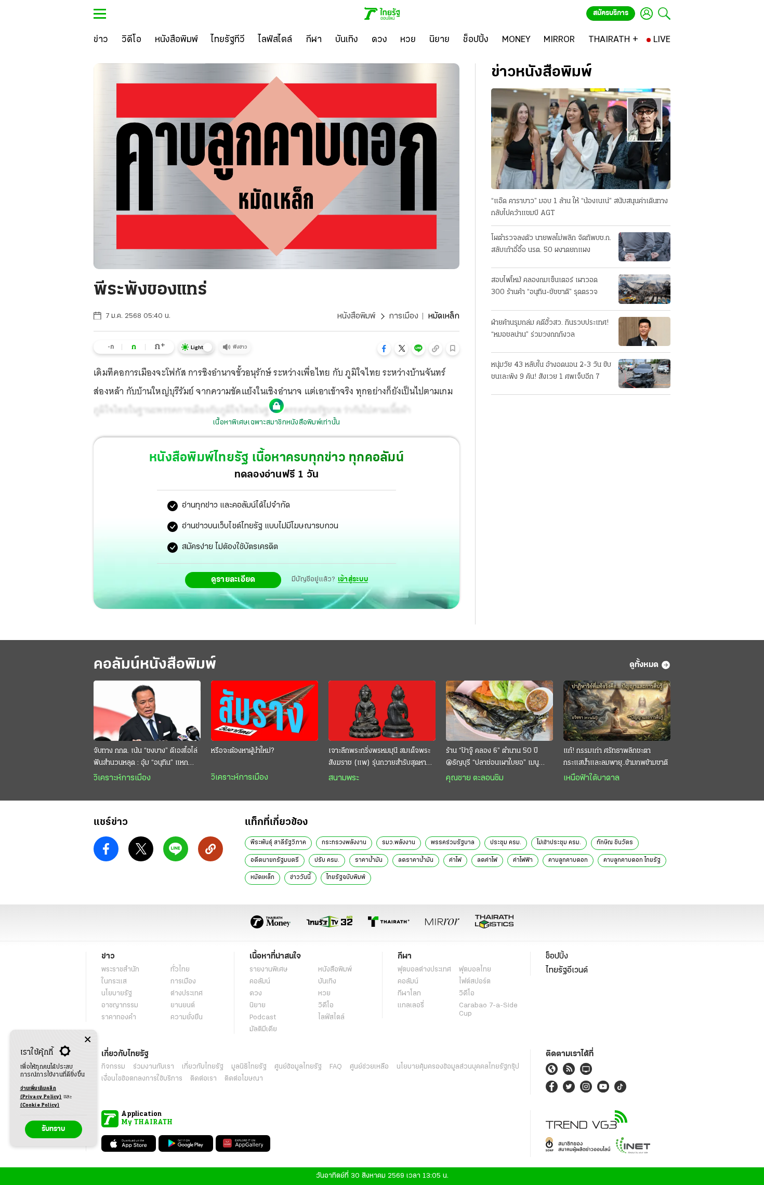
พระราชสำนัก (120, 970)
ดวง (255, 993)
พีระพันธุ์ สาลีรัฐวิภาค (278, 843)
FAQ (336, 1067)
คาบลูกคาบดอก (568, 860)
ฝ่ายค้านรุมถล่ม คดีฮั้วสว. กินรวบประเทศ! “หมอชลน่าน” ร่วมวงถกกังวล (550, 329)
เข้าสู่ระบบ (353, 579)
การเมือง (403, 316)
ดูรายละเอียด (233, 580)
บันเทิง (327, 982)
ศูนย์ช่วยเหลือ (369, 1067)
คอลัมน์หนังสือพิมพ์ (155, 665)
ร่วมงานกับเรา (153, 1067)
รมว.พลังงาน (398, 843)
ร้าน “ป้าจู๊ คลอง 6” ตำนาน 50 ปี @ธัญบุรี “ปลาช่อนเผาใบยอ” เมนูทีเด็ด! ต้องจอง (492, 758)
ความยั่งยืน (186, 1017)
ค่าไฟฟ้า (523, 860)
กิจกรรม (113, 1067)
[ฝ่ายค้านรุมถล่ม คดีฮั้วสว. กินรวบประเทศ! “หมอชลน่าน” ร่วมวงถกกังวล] (644, 331)
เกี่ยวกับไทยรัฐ (202, 1067)
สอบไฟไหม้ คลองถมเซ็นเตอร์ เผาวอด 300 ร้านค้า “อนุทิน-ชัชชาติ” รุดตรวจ (544, 286)
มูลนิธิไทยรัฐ (249, 1067)
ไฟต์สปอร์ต (475, 982)
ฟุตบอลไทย (475, 970)
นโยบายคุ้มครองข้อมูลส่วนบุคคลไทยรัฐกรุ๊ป (458, 1067)
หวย (324, 993)
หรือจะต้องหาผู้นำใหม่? (242, 751)
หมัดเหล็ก (262, 877)
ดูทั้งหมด (643, 665)
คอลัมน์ (259, 982)
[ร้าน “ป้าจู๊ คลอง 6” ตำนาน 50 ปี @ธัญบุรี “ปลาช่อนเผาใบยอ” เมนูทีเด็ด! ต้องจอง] (499, 711)
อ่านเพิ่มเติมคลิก (41, 1093)
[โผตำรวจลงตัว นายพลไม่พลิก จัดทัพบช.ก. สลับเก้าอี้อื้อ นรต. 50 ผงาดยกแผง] (644, 246)
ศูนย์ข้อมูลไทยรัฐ (298, 1067)
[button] (384, 348)
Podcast (262, 1017)
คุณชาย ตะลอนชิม (475, 778)
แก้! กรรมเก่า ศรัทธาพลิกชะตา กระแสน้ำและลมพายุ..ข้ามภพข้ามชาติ (615, 757)
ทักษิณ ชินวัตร (615, 843)
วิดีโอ (326, 1005)
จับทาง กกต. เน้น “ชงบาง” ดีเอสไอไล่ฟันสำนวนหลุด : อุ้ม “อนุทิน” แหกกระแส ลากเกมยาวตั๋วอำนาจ (145, 758)
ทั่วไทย (180, 970)
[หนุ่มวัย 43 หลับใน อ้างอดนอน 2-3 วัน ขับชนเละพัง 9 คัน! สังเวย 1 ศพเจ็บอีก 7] (644, 373)
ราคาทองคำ (118, 1017)
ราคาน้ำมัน (369, 860)
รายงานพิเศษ (268, 970)
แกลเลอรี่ (411, 1005)
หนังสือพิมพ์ (356, 316)
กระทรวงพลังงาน (344, 843)
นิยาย (257, 1005)
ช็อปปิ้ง (557, 956)
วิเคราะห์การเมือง (122, 778)
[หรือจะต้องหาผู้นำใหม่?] (264, 711)
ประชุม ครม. (505, 843)
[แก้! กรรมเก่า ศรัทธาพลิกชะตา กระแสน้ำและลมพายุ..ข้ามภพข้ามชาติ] (616, 711)
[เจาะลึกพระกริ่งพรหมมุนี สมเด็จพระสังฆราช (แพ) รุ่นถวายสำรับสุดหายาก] (382, 711)
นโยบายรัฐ (116, 993)
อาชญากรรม (119, 1005)
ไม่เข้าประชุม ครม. (559, 843)
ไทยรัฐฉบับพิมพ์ (345, 877)
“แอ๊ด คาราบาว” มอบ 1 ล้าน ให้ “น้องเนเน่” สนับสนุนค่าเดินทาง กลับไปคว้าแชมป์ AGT (579, 207)
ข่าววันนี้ (300, 877)
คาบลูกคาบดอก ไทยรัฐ (632, 860)
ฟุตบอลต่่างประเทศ (424, 970)
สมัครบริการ (610, 13)
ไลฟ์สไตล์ (331, 1017)
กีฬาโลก (409, 993)
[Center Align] (87, 1040)
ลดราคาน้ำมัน (415, 860)
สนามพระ (343, 778)
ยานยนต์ (182, 1005)
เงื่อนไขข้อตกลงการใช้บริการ (141, 1079)
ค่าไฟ (455, 860)
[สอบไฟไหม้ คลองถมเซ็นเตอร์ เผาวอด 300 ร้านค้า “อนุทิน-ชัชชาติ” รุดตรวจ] (644, 288)
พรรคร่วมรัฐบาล (453, 843)
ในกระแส (114, 982)
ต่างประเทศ (186, 993)
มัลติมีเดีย (263, 1029)
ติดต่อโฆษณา (244, 1079)
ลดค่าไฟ (487, 860)
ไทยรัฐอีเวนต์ (567, 970)
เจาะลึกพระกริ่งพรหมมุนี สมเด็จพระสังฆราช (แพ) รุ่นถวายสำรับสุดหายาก (379, 758)
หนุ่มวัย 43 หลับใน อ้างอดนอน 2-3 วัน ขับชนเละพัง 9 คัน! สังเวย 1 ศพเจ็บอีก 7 (551, 371)
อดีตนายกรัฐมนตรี (275, 860)
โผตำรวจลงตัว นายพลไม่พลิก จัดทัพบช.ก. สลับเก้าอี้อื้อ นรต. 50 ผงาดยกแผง (551, 244)
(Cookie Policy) (40, 1105)
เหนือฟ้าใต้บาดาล (591, 778)
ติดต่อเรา (203, 1079)
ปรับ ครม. (326, 860)
